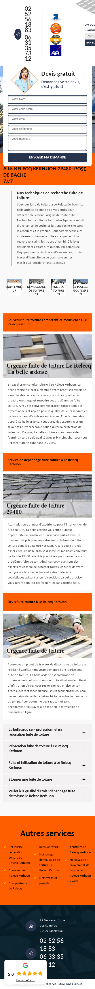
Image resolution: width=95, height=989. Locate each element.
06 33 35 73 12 (28, 48)
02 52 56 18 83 (28, 20)
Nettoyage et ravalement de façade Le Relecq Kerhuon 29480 (80, 870)
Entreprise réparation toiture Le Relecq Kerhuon (19, 855)
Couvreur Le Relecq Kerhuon (19, 873)
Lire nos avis (25, 980)
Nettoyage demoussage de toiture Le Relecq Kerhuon (49, 862)
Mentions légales (71, 984)
